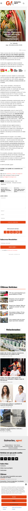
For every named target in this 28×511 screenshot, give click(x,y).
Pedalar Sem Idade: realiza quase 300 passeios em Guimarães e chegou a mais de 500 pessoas (12, 379)
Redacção (15, 43)
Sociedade (2, 479)
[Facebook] (8, 232)
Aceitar (14, 497)
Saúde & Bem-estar (12, 29)
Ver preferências (14, 504)
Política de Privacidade (12, 250)
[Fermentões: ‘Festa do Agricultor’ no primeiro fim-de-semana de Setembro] (4, 300)
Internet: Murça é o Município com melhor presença (6, 190)
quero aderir (12, 247)
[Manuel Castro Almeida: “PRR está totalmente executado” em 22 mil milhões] (4, 306)
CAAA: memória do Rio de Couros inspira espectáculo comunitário (17, 320)
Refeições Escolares (16, 182)
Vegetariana (3, 184)
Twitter (13, 173)
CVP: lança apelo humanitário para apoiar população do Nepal (17, 293)
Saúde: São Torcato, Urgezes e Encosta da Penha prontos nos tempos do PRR (12, 353)
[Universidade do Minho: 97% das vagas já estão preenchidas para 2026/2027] (4, 313)
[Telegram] (17, 232)
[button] (26, 484)
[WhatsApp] (14, 232)
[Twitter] (5, 458)
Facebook (9, 173)
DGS (16, 181)
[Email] (20, 232)
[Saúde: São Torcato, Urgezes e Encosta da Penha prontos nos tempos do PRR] (13, 342)
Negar (14, 500)
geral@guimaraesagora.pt (9, 177)
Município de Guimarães (6, 182)
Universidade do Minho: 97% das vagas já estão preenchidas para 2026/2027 (16, 313)
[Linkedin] (11, 232)
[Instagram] (12, 458)
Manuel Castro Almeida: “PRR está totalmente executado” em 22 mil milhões (17, 307)
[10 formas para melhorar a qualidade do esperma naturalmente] (13, 393)
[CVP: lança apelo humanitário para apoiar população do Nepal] (4, 293)
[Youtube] (16, 458)
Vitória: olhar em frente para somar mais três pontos (19, 190)
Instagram (19, 173)
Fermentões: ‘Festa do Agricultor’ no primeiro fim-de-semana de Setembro (17, 300)
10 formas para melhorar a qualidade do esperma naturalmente (11, 404)
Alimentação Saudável (9, 181)
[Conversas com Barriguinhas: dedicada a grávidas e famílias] (13, 418)
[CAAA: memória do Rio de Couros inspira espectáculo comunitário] (4, 320)
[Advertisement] (14, 269)
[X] (5, 232)
